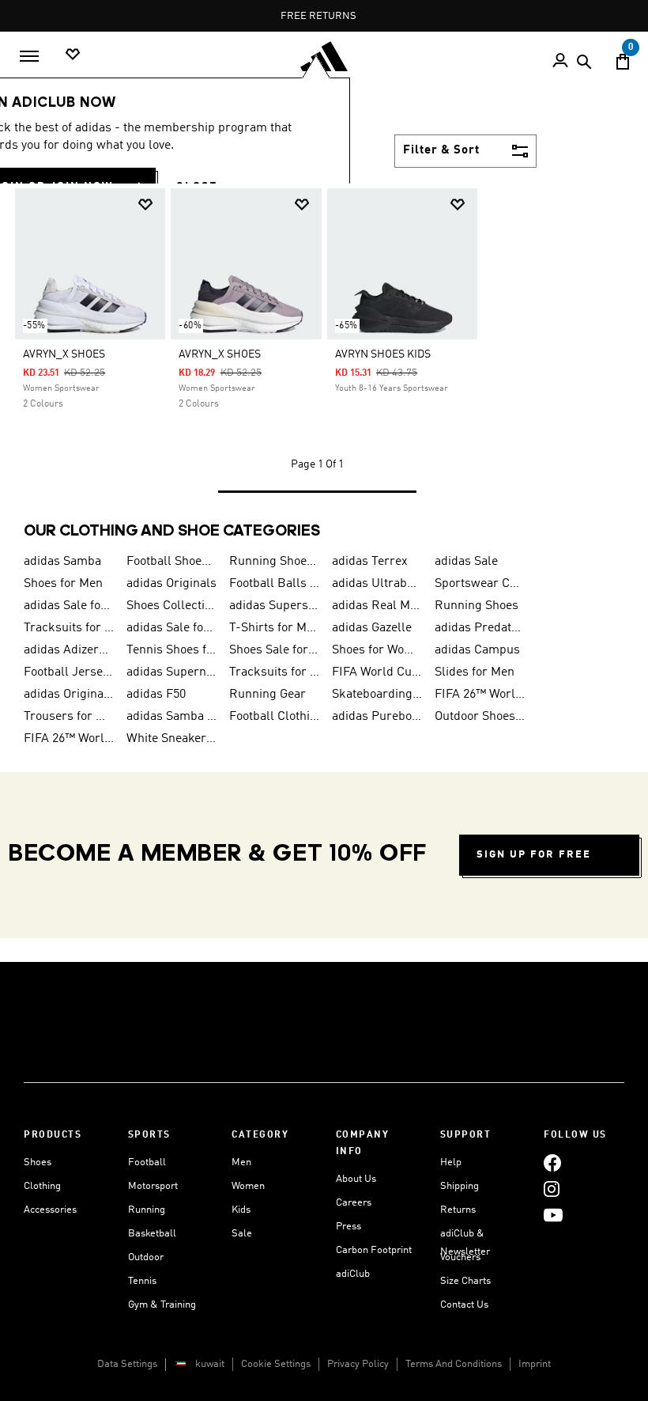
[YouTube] (553, 1215)
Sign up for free (534, 855)
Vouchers (460, 1257)
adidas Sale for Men (69, 606)
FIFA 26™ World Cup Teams (69, 739)
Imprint (534, 1364)
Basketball (152, 1234)
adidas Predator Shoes (480, 628)
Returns (458, 1210)
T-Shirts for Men (274, 628)
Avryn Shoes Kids (383, 354)
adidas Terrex (370, 561)
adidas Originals (171, 583)
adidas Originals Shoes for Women (69, 694)
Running (146, 1210)
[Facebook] (552, 1162)
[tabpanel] (324, 354)
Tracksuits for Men (69, 628)
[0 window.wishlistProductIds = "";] (73, 55)
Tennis (142, 1281)
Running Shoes (476, 606)
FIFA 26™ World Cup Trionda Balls (480, 694)
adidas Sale (466, 561)
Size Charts (465, 1281)
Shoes (37, 1162)
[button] (145, 204)
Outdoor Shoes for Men (480, 716)
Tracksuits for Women (274, 672)
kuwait (209, 1364)
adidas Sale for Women (171, 628)
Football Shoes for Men (171, 561)
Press (348, 1226)
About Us (356, 1179)
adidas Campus (477, 650)
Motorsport (153, 1186)
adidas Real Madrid (377, 606)
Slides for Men (474, 672)
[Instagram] (551, 1188)
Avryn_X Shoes (64, 354)
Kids (241, 1210)
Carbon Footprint (374, 1250)
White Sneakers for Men (171, 739)
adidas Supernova (171, 672)
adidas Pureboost (377, 716)
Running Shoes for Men (274, 561)
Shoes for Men (63, 583)
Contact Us (464, 1305)
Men (241, 1162)
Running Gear (267, 694)
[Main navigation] (29, 56)
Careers (353, 1203)
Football (147, 1162)
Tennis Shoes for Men (171, 650)
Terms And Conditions (453, 1364)
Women (248, 1186)
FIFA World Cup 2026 (377, 672)
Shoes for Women (377, 650)
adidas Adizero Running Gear (69, 650)
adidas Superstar (274, 606)
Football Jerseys (69, 672)
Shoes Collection (171, 606)
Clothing (42, 1186)
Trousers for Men (69, 716)
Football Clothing (274, 716)
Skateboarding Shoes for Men (377, 694)
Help (451, 1162)
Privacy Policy (358, 1364)
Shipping (459, 1186)
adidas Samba (62, 561)
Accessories (50, 1210)
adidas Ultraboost (377, 583)
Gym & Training (162, 1305)
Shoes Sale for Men (274, 650)
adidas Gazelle (372, 628)
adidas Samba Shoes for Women (171, 716)
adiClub (353, 1274)
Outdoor (146, 1257)
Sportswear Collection (480, 583)
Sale (242, 1234)
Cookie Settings (276, 1364)
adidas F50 (156, 694)
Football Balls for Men (274, 583)
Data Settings (127, 1364)
